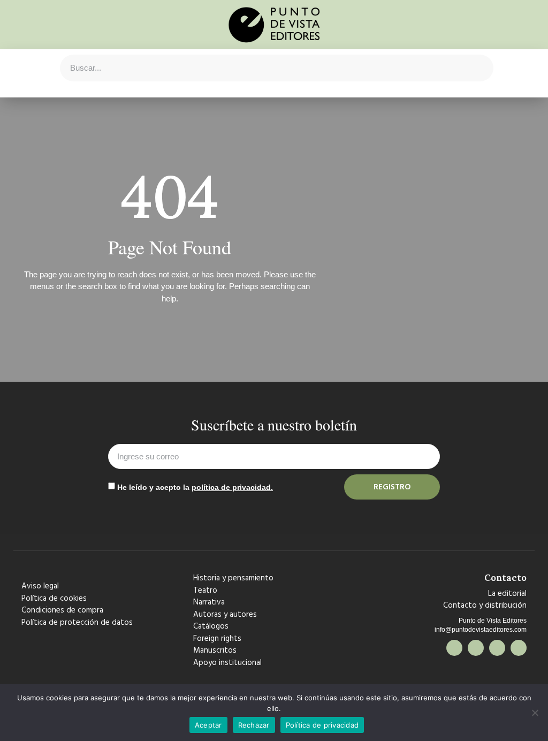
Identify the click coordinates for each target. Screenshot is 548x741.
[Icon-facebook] (454, 648)
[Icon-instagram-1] (497, 648)
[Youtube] (519, 648)
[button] (24, 68)
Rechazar (254, 725)
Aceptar (208, 725)
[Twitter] (476, 648)
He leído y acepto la (195, 487)
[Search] (479, 68)
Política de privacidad (322, 725)
